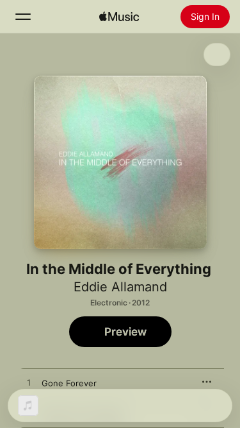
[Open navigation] (23, 17)
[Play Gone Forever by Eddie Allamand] (29, 383)
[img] (119, 16)
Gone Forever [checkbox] (69, 383)
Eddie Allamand (120, 287)
